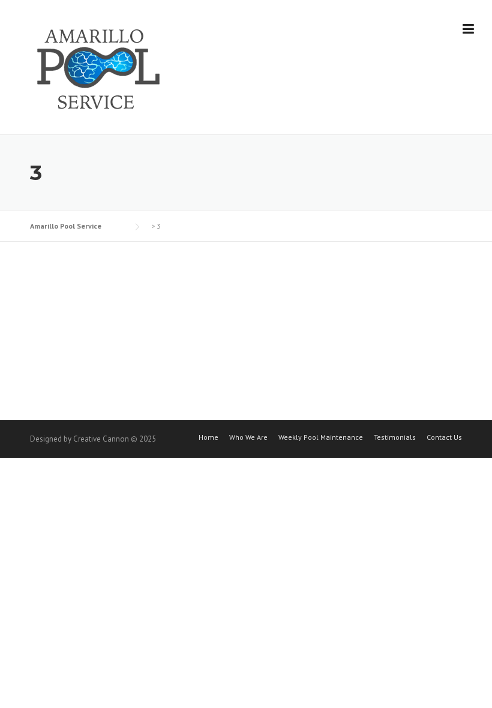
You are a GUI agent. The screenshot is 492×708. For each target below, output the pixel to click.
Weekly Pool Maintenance (320, 437)
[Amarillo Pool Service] (99, 67)
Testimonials (395, 437)
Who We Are (248, 437)
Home (208, 437)
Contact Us (444, 437)
